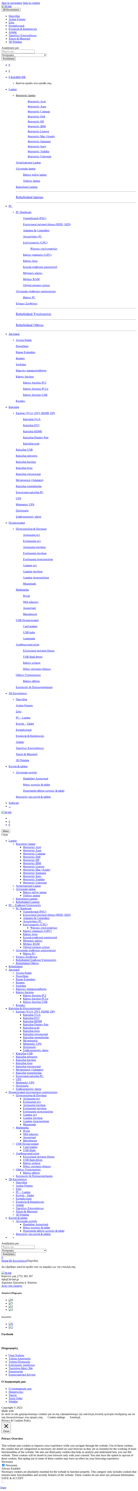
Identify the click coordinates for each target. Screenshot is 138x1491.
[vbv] (11, 1323)
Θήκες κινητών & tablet (36, 784)
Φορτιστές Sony (37, 146)
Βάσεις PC (29, 297)
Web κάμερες (30, 601)
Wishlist (13, 1401)
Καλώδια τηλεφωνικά (28, 474)
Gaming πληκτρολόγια (36, 577)
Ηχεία (26, 595)
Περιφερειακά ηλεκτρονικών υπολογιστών (33, 1092)
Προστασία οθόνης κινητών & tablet (43, 790)
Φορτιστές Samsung (39, 141)
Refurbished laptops (29, 197)
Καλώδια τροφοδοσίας (29, 486)
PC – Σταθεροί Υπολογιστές (25, 905)
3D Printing (15, 41)
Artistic (13, 32)
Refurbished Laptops (28, 901)
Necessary (11, 1465)
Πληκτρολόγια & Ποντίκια (31, 528)
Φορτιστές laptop (25, 95)
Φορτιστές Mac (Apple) (41, 136)
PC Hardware (23, 212)
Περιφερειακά (17, 522)
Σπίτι (11, 22)
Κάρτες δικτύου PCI (34, 382)
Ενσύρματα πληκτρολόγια (38, 559)
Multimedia (22, 589)
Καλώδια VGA (32, 419)
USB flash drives (32, 656)
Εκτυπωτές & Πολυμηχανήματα (34, 687)
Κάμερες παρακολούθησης (31, 370)
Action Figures (17, 19)
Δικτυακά (14, 333)
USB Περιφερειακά (27, 620)
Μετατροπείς (30, 1040)
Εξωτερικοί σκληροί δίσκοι (38, 650)
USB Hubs (29, 1150)
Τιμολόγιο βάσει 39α (21, 1368)
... (10, 806)
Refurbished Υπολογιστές (33, 314)
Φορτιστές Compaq (39, 111)
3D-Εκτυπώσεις (18, 693)
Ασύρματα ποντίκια (34, 547)
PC (10, 206)
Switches (21, 364)
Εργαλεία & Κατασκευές (23, 28)
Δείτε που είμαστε (11, 1285)
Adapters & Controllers (36, 230)
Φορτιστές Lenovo (38, 131)
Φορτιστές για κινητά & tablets (33, 796)
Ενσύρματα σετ (32, 541)
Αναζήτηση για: (10, 47)
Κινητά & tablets (18, 766)
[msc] (11, 1327)
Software (14, 802)
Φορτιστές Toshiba (38, 151)
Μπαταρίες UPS (25, 504)
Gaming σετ (30, 565)
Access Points (24, 340)
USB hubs (29, 632)
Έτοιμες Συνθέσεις (26, 303)
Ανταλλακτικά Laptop (28, 162)
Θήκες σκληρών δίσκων (37, 668)
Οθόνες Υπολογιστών (28, 675)
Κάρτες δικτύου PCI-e (35, 388)
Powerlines (22, 346)
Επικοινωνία (16, 1371)
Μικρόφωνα (30, 614)
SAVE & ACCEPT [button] (12, 1478)
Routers (20, 358)
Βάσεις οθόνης (31, 681)
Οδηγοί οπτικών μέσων (36, 285)
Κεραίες (20, 400)
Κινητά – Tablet (25, 723)
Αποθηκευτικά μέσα (27, 644)
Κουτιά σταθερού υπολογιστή (40, 267)
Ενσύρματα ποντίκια (34, 553)
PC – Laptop (23, 717)
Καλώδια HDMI (32, 431)
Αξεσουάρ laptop (26, 168)
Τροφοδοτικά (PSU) (34, 218)
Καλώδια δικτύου (26, 461)
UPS (18, 498)
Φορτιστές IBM (37, 126)
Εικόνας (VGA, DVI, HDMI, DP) (35, 413)
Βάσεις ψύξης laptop (35, 174)
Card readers (30, 626)
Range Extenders (25, 352)
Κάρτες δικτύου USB (35, 394)
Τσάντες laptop (31, 180)
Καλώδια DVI (31, 425)
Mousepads (29, 583)
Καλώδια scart (31, 443)
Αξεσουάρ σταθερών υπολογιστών (36, 291)
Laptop (13, 89)
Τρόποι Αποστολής (20, 1358)
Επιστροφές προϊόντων (22, 1365)
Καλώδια (14, 407)
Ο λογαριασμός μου (20, 1388)
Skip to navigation (11, 2)
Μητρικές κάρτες (32, 273)
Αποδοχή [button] (75, 1417)
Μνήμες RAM (31, 279)
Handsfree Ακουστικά (35, 778)
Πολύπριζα (22, 510)
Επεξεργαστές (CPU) (35, 242)
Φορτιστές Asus (37, 106)
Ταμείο (13, 1395)
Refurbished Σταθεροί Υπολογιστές (36, 960)
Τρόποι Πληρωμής (19, 1361)
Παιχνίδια (14, 16)
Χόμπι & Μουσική (19, 38)
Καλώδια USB (24, 449)
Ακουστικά (29, 608)
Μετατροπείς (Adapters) (29, 480)
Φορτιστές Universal (39, 156)
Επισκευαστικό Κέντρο (22, 1374)
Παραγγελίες (16, 1391)
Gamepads (29, 638)
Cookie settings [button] (56, 1417)
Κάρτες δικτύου (25, 376)
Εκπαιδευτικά (16, 25)
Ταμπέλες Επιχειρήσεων (23, 35)
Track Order (15, 1398)
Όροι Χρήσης (16, 1355)
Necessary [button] (7, 1461)
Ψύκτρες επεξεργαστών (43, 248)
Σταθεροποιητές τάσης (28, 516)
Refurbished (15, 966)
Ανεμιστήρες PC (32, 236)
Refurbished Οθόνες (30, 325)
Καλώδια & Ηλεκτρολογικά (25, 1008)
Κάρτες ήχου (30, 260)
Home (4, 1260)
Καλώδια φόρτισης (26, 455)
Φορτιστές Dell (36, 116)
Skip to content (31, 2)
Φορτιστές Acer (37, 101)
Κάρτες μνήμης (31, 662)
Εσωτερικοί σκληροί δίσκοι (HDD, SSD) (47, 224)
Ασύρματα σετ (31, 534)
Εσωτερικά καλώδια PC (29, 492)
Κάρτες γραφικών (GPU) (37, 254)
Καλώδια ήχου (24, 467)
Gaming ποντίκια (32, 571)
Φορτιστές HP (36, 121)
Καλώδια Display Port (35, 437)
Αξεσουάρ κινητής (26, 772)
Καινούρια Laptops (27, 186)
